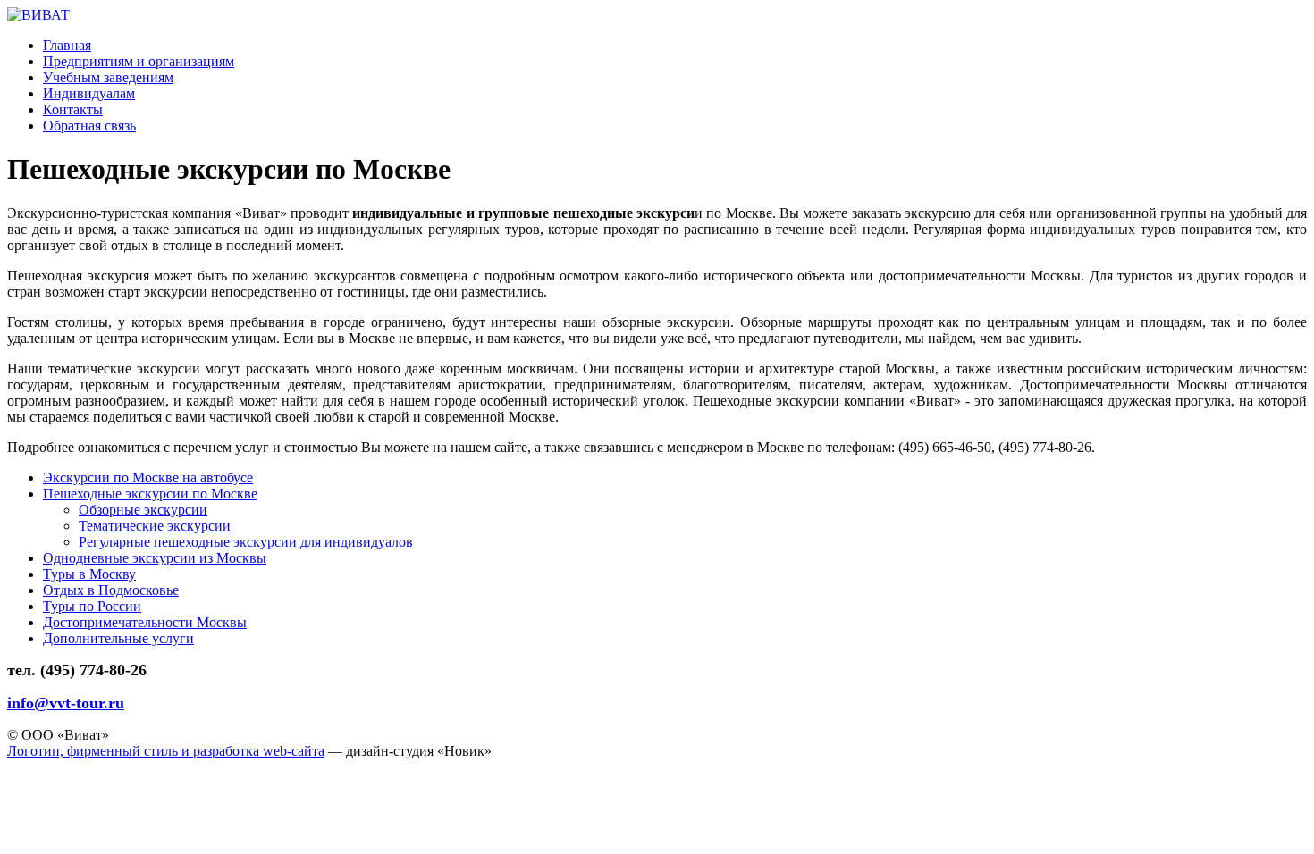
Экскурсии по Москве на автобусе (148, 477)
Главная (67, 45)
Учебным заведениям (108, 77)
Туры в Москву (89, 574)
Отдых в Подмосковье (111, 590)
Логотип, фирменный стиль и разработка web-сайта (165, 750)
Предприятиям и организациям (138, 61)
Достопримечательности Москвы (145, 622)
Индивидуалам (89, 93)
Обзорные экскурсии (143, 509)
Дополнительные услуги (118, 638)
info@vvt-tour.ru (65, 703)
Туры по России (92, 606)
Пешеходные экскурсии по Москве (150, 493)
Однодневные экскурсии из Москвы (154, 557)
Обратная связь (89, 125)
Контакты (73, 109)
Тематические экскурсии (155, 525)
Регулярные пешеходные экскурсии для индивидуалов (246, 541)
